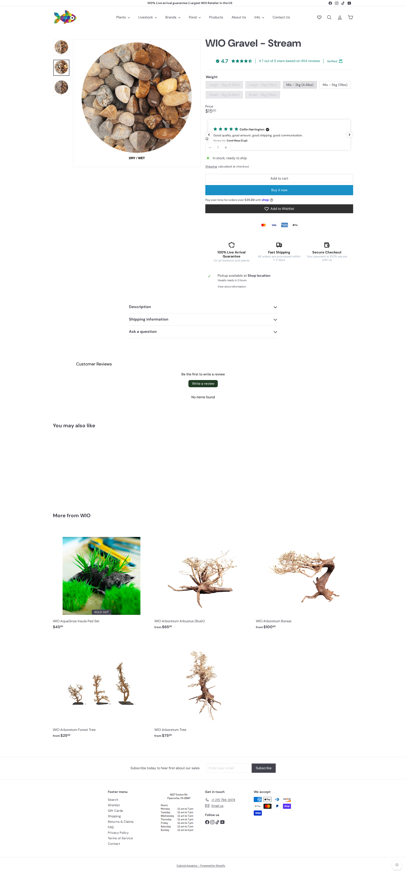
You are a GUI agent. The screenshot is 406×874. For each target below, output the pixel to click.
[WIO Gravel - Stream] (76, 467)
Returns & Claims (121, 822)
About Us (239, 17)
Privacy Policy (118, 833)
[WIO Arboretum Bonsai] (304, 580)
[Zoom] (136, 103)
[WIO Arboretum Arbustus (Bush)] (203, 580)
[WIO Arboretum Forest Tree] (101, 689)
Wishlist (114, 805)
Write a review (203, 383)
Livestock (146, 17)
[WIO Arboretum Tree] (203, 689)
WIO (85, 515)
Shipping (211, 166)
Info (257, 17)
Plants (121, 17)
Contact (114, 844)
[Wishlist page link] (319, 17)
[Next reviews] (349, 134)
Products (216, 17)
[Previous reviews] (209, 134)
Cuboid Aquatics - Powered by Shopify (201, 865)
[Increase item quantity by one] (225, 147)
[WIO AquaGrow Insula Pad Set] (101, 580)
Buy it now (279, 190)
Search (113, 800)
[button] (279, 135)
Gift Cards (115, 811)
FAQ (111, 827)
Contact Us (281, 17)
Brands (171, 17)
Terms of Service (120, 838)
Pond (193, 17)
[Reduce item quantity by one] (209, 147)
